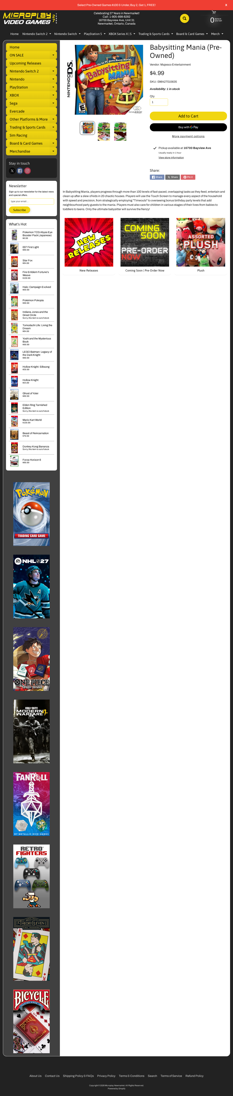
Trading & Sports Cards (156, 34)
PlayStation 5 (95, 34)
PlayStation (33, 88)
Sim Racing (18, 135)
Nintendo (33, 80)
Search (152, 1075)
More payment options (188, 136)
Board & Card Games (192, 34)
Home (14, 34)
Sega (33, 104)
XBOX (33, 96)
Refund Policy (194, 1075)
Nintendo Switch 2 (37, 34)
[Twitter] (12, 171)
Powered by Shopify (116, 1088)
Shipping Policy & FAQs (78, 1075)
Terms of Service (171, 1075)
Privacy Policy (106, 1075)
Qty (152, 96)
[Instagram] (27, 171)
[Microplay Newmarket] (30, 18)
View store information (171, 157)
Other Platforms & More (33, 120)
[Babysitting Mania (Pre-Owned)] (87, 128)
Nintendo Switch (68, 34)
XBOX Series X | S (122, 34)
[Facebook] (20, 171)
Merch (217, 34)
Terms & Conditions (131, 1075)
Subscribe (19, 210)
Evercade (17, 111)
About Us (35, 1075)
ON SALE (33, 56)
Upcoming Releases (25, 63)
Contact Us (52, 1075)
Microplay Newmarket (115, 1085)
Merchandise (33, 152)
